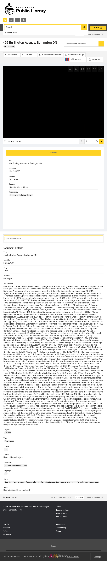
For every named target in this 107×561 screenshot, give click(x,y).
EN (6, 474)
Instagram (7, 534)
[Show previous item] (81, 141)
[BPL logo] (25, 8)
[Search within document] (101, 43)
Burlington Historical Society (21, 195)
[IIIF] (67, 59)
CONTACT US (61, 513)
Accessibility (61, 528)
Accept (97, 557)
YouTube (6, 524)
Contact (53, 546)
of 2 (96, 141)
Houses (8, 433)
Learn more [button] (73, 556)
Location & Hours (62, 510)
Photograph (9, 441)
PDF (6, 449)
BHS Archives (9, 46)
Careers (59, 531)
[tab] (53, 152)
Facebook (6, 528)
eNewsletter (61, 524)
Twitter (5, 531)
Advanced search (11, 32)
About (58, 507)
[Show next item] (101, 141)
